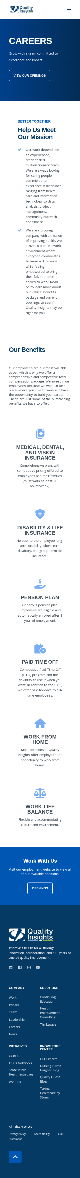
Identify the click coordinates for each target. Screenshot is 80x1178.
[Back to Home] (21, 9)
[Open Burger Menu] (68, 9)
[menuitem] (23, 990)
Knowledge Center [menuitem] (50, 1048)
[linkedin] (12, 967)
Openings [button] (40, 888)
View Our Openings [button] (30, 75)
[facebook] (19, 967)
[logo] (31, 934)
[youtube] (36, 967)
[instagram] (29, 967)
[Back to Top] (15, 1157)
